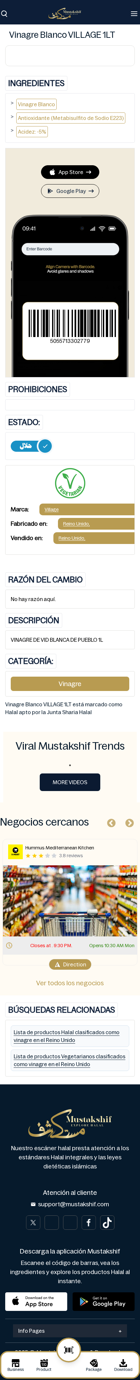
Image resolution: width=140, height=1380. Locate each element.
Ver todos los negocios (70, 983)
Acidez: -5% (32, 132)
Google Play (71, 191)
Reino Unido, (76, 523)
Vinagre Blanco (36, 104)
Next (128, 821)
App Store (71, 172)
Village (52, 509)
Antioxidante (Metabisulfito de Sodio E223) (71, 118)
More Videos (70, 782)
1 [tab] (70, 765)
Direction (74, 964)
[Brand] (68, 13)
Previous (109, 821)
